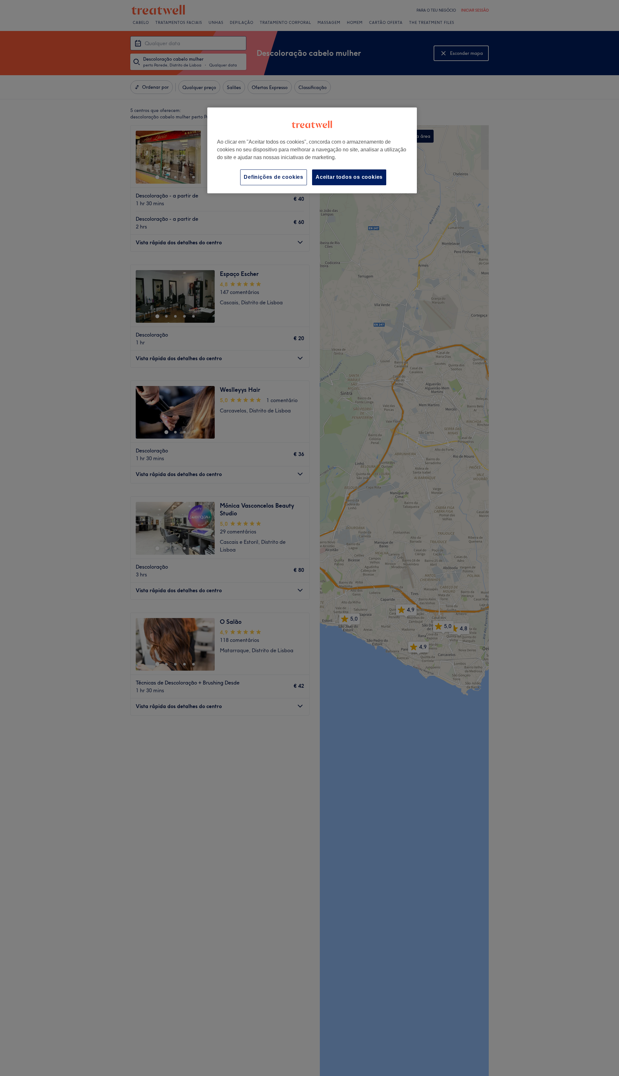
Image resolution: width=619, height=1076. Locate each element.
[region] (312, 150)
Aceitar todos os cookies (349, 177)
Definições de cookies (273, 177)
